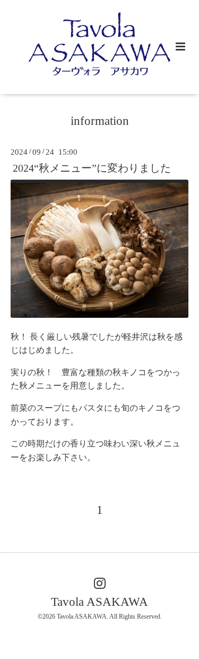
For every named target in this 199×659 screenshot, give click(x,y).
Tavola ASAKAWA (99, 602)
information (100, 121)
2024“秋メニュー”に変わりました (92, 167)
